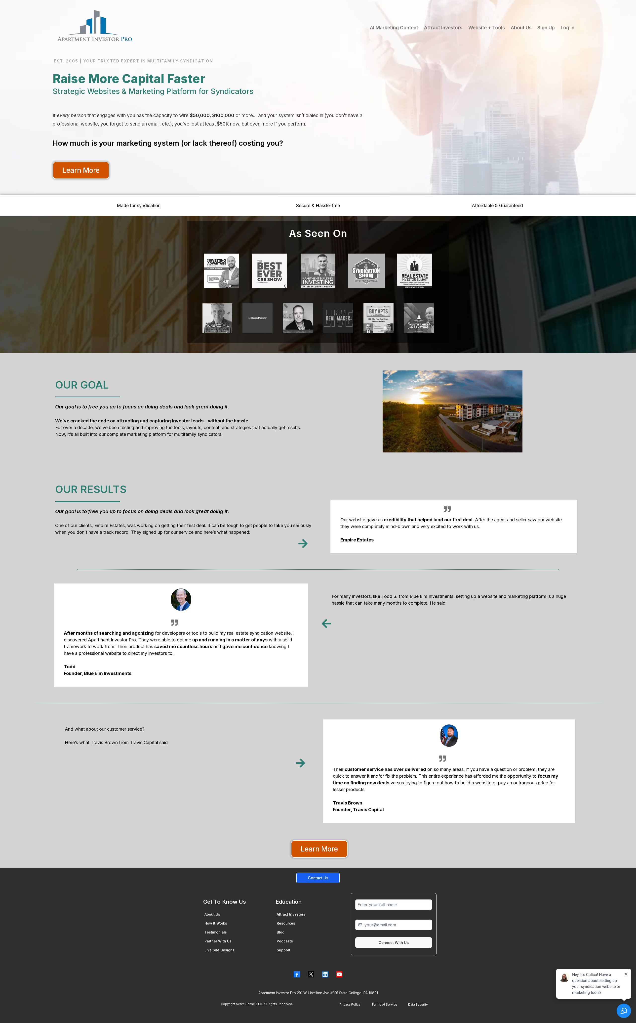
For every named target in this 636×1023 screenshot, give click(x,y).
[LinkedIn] (325, 974)
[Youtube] (339, 974)
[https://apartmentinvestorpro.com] (95, 25)
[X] (311, 974)
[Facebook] (297, 974)
